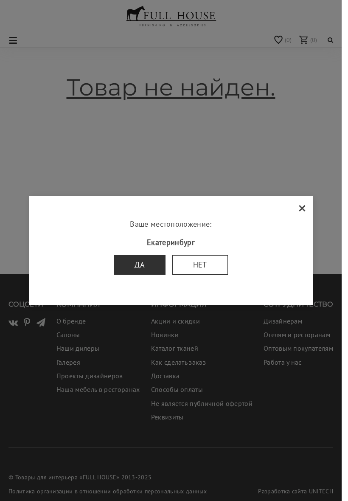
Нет (200, 265)
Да (140, 265)
